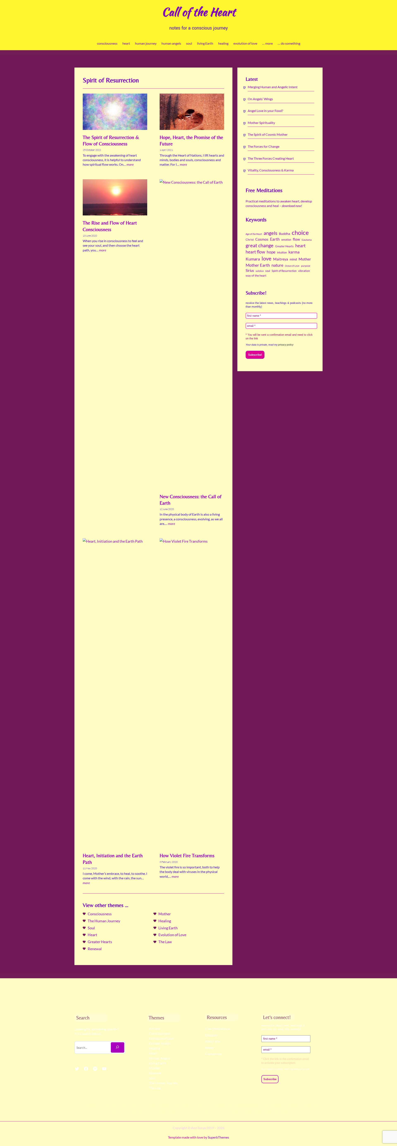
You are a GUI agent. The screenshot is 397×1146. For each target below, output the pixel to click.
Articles (154, 1028)
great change (260, 245)
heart (300, 245)
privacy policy (285, 344)
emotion (286, 239)
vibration (304, 270)
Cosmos (261, 239)
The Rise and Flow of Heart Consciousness (110, 226)
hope (271, 252)
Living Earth (168, 928)
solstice (260, 270)
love (266, 258)
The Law (165, 941)
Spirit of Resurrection (284, 270)
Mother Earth (258, 265)
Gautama (307, 239)
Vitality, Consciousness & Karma (271, 170)
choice (300, 232)
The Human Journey (104, 921)
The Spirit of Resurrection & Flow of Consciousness (111, 140)
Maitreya (280, 259)
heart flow (255, 251)
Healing (164, 921)
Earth (275, 239)
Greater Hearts (100, 941)
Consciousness (100, 914)
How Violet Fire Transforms (187, 855)
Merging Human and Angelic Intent (273, 87)
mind (293, 259)
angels (270, 233)
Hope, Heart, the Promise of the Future (191, 140)
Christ (250, 239)
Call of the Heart (198, 12)
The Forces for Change (263, 146)
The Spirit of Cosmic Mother (268, 134)
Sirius (250, 270)
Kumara (253, 258)
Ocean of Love (292, 265)
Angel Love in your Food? (265, 111)
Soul (91, 928)
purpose (305, 265)
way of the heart (256, 275)
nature (277, 265)
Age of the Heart (254, 234)
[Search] (117, 1047)
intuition (282, 252)
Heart (92, 934)
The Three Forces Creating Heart (271, 158)
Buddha (284, 233)
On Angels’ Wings (260, 99)
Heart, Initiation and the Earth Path (113, 859)
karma (294, 252)
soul (267, 270)
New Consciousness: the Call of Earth (190, 500)
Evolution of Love (172, 934)
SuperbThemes (218, 1137)
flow (296, 239)
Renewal (95, 948)
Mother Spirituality (261, 123)
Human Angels (159, 1058)
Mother (164, 914)
